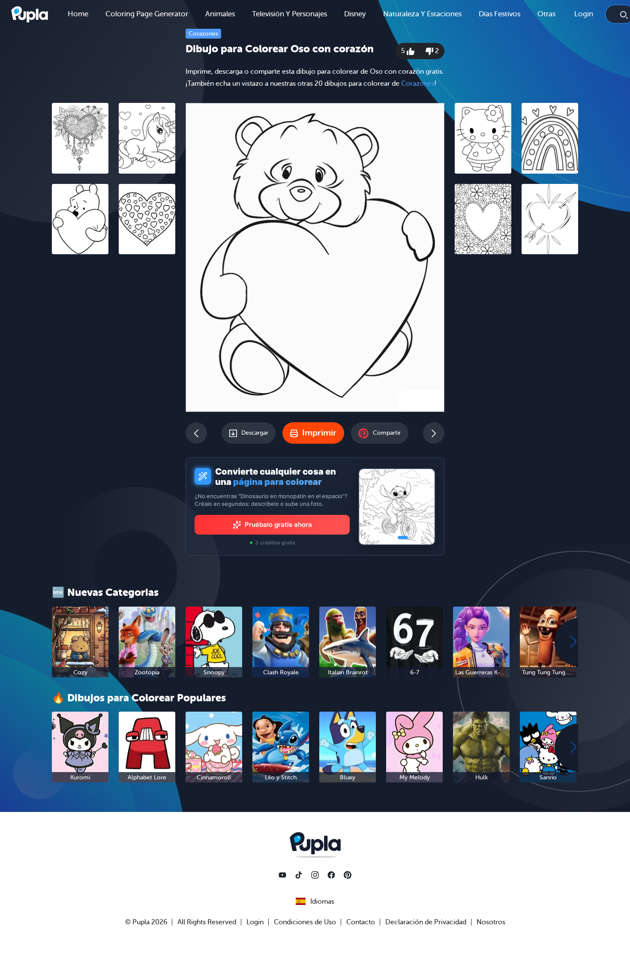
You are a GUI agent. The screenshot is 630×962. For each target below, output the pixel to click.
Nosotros (491, 922)
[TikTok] (299, 875)
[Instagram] (315, 875)
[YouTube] (282, 875)
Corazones (203, 33)
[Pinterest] (347, 875)
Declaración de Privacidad (425, 922)
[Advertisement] (113, 393)
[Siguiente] (433, 433)
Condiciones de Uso (305, 922)
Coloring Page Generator (146, 14)
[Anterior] (196, 433)
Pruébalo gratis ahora (278, 524)
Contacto (360, 922)
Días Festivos (499, 14)
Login (583, 14)
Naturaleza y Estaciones (422, 14)
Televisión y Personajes (289, 14)
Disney (355, 14)
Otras (546, 14)
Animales (220, 14)
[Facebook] (331, 875)
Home (78, 14)
